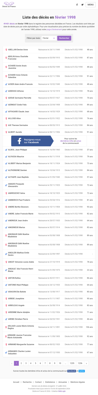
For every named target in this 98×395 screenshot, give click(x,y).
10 (60, 363)
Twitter (81, 371)
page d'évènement (54, 29)
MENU (91, 4)
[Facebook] (77, 4)
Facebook (71, 371)
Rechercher (64, 38)
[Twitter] (82, 4)
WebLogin (62, 391)
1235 (72, 363)
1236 (80, 363)
